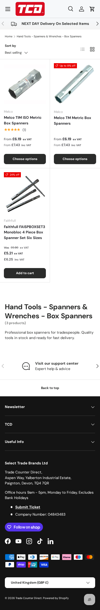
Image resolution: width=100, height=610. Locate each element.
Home (8, 36)
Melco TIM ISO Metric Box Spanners (23, 120)
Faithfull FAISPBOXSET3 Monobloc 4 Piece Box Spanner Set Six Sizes (24, 232)
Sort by (10, 46)
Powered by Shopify (56, 598)
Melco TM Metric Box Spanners (72, 120)
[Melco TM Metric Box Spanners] (75, 84)
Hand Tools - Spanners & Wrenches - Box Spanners (49, 36)
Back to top (50, 388)
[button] (92, 9)
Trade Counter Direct (29, 598)
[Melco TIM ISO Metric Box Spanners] (25, 84)
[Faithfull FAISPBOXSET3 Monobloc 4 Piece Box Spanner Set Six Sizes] (25, 193)
